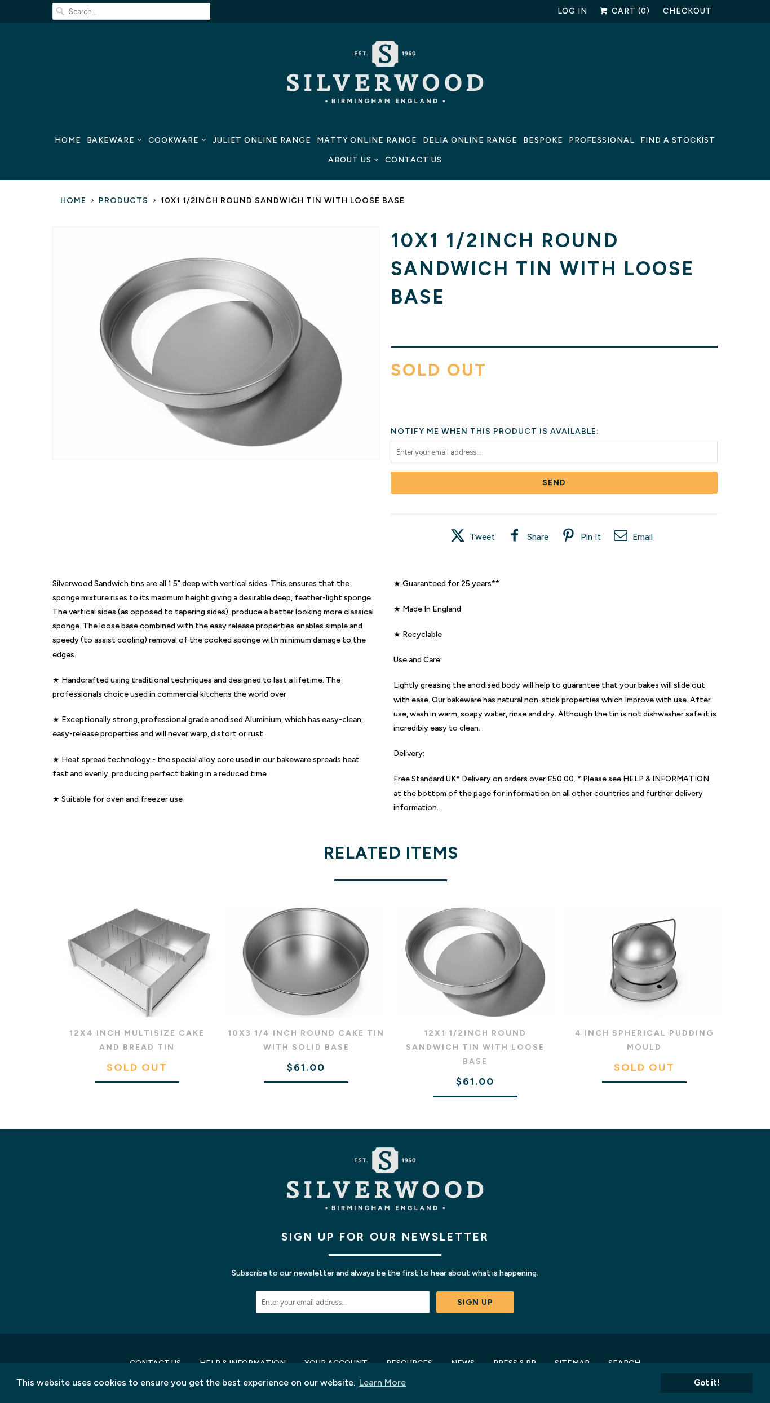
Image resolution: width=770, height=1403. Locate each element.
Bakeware (111, 140)
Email (642, 537)
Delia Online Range (470, 140)
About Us (349, 160)
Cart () (629, 11)
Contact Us (413, 160)
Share (537, 537)
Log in (572, 11)
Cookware (173, 140)
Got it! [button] (706, 1383)
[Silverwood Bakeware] (385, 75)
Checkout (687, 11)
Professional (602, 140)
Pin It (591, 537)
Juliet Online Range (262, 140)
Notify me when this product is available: (495, 431)
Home (68, 140)
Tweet (482, 537)
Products (123, 200)
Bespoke (543, 140)
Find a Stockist (677, 140)
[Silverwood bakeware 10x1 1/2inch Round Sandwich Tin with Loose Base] (215, 343)
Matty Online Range (367, 140)
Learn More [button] (382, 1382)
